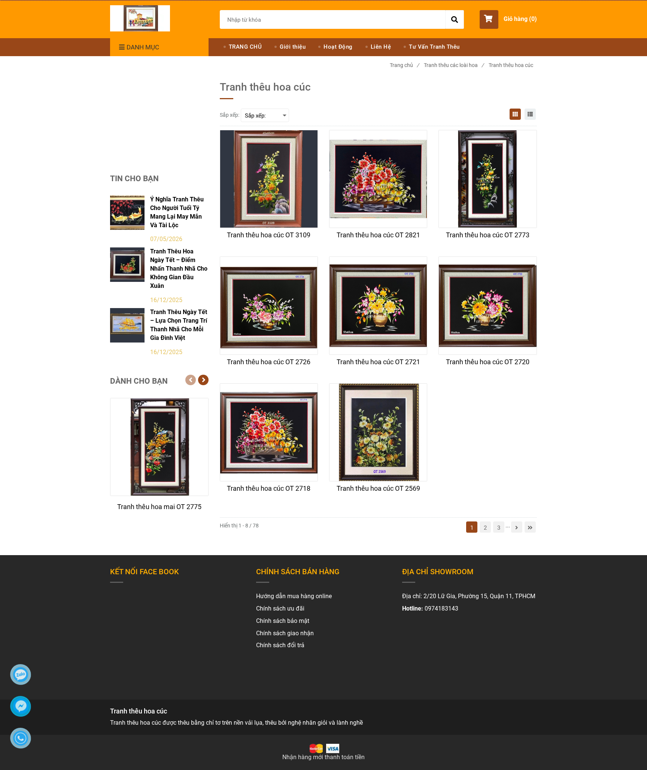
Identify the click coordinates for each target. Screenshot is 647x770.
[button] (508, 19)
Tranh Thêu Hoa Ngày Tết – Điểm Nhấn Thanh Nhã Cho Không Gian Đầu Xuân (178, 268)
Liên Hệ (381, 46)
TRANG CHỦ (245, 46)
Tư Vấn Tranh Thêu (434, 46)
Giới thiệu (293, 46)
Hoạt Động (338, 46)
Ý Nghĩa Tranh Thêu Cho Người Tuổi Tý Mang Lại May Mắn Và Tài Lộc (177, 212)
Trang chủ (404, 65)
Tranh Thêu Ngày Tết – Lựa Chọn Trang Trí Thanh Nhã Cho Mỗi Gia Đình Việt (178, 324)
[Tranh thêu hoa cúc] (140, 18)
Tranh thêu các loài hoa (454, 65)
